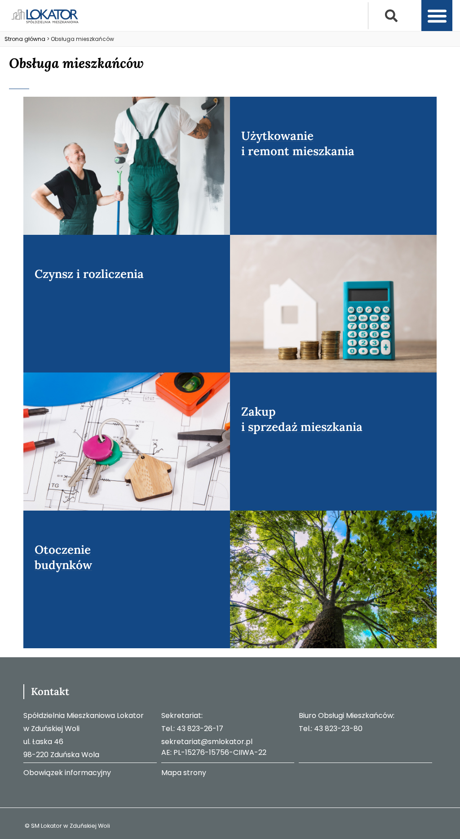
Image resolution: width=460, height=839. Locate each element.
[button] (391, 15)
